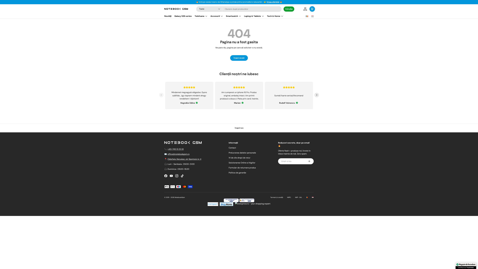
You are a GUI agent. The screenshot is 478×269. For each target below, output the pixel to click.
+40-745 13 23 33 (176, 149)
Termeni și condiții (276, 197)
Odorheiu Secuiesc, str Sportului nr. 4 (184, 159)
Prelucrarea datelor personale (242, 152)
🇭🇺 (312, 16)
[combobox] (239, 9)
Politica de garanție (237, 172)
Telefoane (199, 16)
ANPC (289, 197)
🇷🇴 (307, 16)
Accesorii (215, 16)
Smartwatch (232, 16)
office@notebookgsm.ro (178, 154)
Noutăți (167, 16)
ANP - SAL (298, 197)
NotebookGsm (180, 197)
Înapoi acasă (239, 58)
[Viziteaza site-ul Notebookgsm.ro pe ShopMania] (226, 203)
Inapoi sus (239, 128)
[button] (312, 9)
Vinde (289, 9)
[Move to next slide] (317, 95)
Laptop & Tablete (252, 16)
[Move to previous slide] (161, 95)
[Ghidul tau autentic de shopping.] (213, 203)
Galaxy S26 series (183, 16)
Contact (232, 147)
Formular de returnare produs (242, 167)
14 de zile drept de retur (239, 157)
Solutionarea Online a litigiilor (242, 162)
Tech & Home (273, 16)
